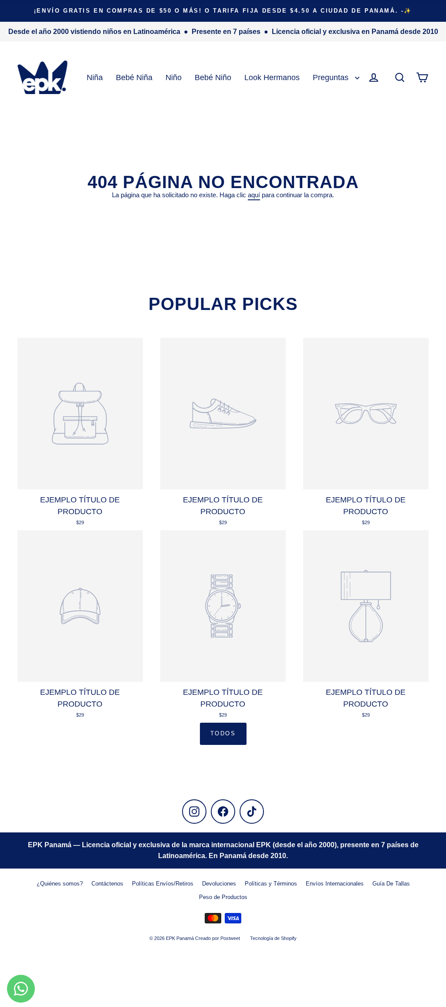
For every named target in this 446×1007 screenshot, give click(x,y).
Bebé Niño (213, 77)
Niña (95, 77)
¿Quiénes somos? (60, 883)
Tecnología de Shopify (273, 938)
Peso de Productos (223, 897)
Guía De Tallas (391, 883)
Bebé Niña (134, 77)
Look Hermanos (272, 77)
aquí (254, 195)
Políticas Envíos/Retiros (162, 883)
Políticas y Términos (271, 883)
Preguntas (332, 77)
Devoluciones (219, 883)
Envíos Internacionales (335, 883)
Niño (174, 77)
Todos (223, 733)
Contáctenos (107, 883)
